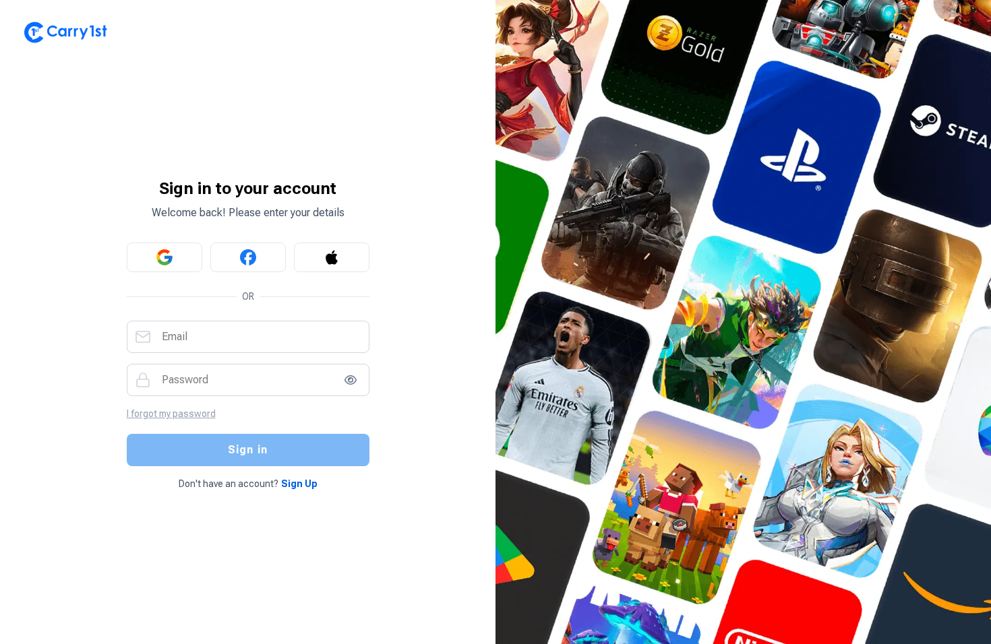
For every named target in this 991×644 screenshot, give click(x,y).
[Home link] (248, 32)
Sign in (248, 449)
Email (174, 336)
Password (185, 380)
